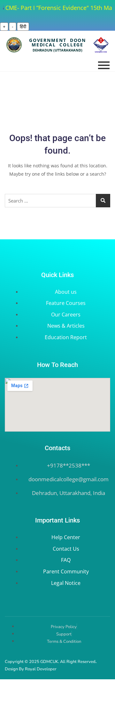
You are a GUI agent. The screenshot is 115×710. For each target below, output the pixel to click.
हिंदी (23, 26)
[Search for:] (57, 200)
